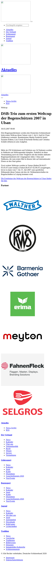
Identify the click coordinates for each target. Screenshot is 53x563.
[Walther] (22, 221)
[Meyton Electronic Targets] (22, 352)
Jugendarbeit (11, 520)
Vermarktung (11, 455)
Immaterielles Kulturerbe (15, 547)
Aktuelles (9, 69)
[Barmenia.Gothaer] (22, 287)
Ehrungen (10, 545)
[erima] (22, 319)
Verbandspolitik (12, 446)
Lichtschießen (11, 526)
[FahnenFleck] (22, 385)
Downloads (10, 522)
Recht (8, 448)
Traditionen (10, 540)
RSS (7, 430)
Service (9, 453)
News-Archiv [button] (11, 101)
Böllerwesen (11, 543)
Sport (8, 469)
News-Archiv (11, 428)
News (8, 440)
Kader (8, 472)
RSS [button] (7, 103)
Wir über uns (11, 515)
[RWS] (22, 254)
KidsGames (10, 524)
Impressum (10, 558)
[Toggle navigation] (32, 21)
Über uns (9, 444)
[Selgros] (22, 418)
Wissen (8, 451)
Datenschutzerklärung (14, 560)
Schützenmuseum (13, 549)
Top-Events (10, 478)
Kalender (9, 442)
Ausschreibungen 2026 (15, 476)
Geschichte (10, 538)
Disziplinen (10, 474)
